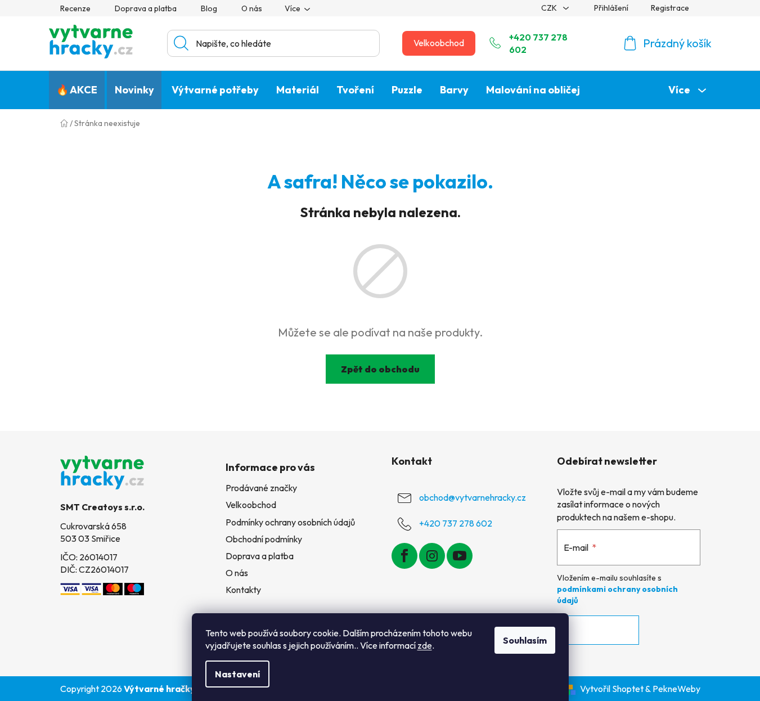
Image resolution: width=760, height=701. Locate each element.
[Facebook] (404, 556)
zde (424, 645)
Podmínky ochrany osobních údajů (290, 522)
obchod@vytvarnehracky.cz (472, 497)
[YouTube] (460, 556)
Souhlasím (525, 640)
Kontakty (243, 589)
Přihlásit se (598, 630)
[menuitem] (77, 90)
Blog (209, 8)
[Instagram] (432, 556)
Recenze (75, 8)
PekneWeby (676, 688)
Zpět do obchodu (380, 369)
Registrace (670, 8)
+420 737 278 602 (538, 43)
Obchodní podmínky (264, 539)
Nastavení (237, 674)
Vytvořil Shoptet (612, 688)
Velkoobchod (438, 42)
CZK (550, 8)
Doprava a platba (146, 8)
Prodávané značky (261, 487)
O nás (251, 8)
